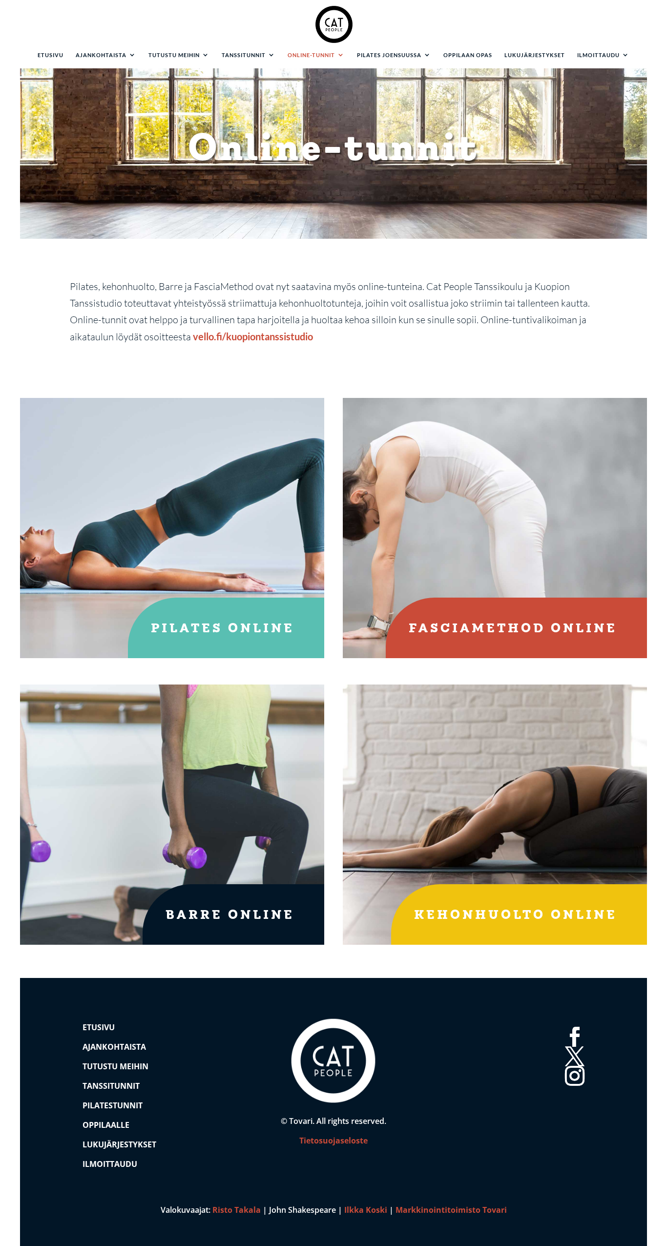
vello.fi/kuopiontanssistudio (253, 336)
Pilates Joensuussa (389, 55)
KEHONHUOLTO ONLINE (515, 915)
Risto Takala (236, 1209)
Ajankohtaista (101, 55)
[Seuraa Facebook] (573, 1025)
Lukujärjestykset (534, 55)
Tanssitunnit (244, 55)
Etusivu (50, 55)
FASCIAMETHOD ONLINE (513, 629)
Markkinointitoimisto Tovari (451, 1209)
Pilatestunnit (113, 1105)
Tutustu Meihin (115, 1066)
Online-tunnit (311, 55)
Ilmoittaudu (598, 55)
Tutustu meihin (174, 55)
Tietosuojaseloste (333, 1140)
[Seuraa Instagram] (573, 1064)
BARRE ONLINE (230, 915)
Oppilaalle (106, 1125)
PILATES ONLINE (222, 629)
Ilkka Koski (365, 1209)
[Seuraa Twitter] (573, 1045)
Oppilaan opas (467, 55)
